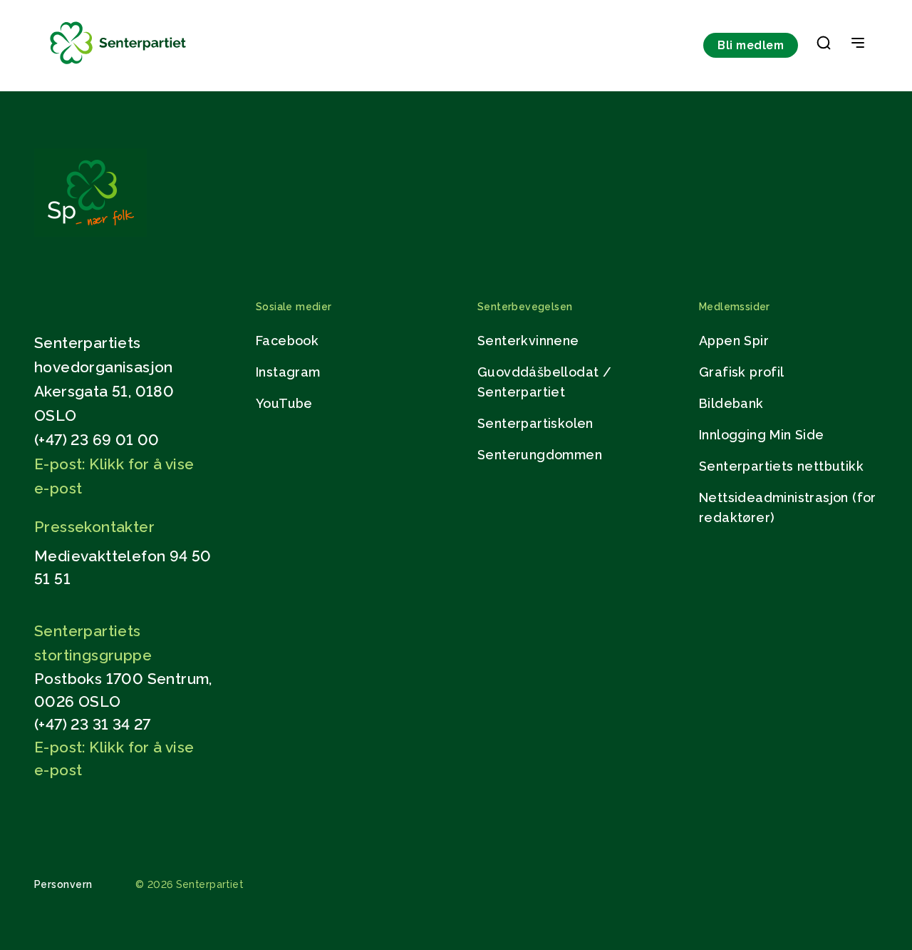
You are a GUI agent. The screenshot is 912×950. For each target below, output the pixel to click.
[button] (823, 45)
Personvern (63, 884)
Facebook (287, 340)
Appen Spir (734, 340)
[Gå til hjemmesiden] (90, 233)
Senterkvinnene (528, 340)
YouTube (284, 403)
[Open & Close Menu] (857, 44)
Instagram (288, 371)
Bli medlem (750, 45)
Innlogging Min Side (761, 434)
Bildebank (731, 403)
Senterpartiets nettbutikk (781, 466)
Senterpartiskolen (535, 423)
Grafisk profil (741, 371)
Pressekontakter (94, 527)
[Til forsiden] (118, 64)
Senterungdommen (539, 454)
